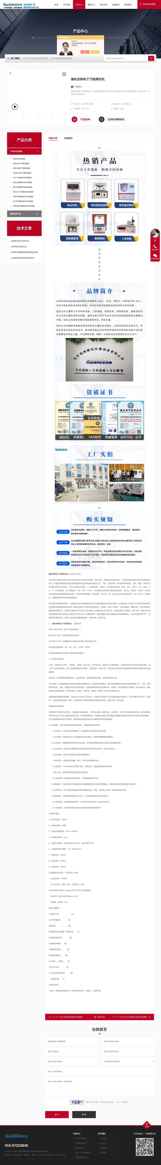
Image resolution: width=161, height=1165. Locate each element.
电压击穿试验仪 (81, 1138)
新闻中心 (91, 5)
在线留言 (116, 5)
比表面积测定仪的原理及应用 (22, 258)
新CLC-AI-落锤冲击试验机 (23, 192)
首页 (56, 5)
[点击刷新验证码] (77, 1102)
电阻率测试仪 (80, 1148)
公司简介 (103, 1138)
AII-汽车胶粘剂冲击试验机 (23, 201)
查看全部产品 (15, 214)
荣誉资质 (103, 1148)
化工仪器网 (17, 1155)
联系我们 (128, 5)
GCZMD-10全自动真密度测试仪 (35, 58)
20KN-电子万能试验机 (21, 168)
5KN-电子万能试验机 (21, 163)
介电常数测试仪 (81, 1143)
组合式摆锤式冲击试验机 (22, 182)
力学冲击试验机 (16, 151)
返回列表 (101, 1017)
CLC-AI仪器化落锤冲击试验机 (71, 1017)
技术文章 (103, 5)
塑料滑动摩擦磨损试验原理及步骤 (24, 252)
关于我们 (67, 5)
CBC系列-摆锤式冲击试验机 (24, 206)
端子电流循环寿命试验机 (22, 187)
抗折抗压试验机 (19, 159)
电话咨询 (155, 250)
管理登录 (26, 1155)
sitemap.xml (61, 1155)
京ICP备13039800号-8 (46, 1155)
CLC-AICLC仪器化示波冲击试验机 (133, 1017)
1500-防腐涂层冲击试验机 (23, 197)
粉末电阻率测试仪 (82, 1157)
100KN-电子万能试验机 (22, 173)
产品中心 (79, 5)
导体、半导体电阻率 (82, 1153)
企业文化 (103, 1143)
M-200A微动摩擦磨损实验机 (61, 58)
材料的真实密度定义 (19, 247)
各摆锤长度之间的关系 (20, 241)
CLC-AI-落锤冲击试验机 (22, 178)
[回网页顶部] (155, 241)
